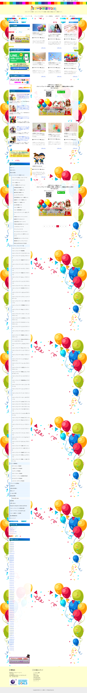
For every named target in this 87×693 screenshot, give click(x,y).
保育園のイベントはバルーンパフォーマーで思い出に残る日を (70, 135)
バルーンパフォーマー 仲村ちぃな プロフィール (20, 455)
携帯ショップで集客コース (19, 190)
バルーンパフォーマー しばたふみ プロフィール (20, 293)
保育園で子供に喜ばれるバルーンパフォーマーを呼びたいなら (38, 135)
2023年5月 (11, 580)
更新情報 (12, 500)
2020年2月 (11, 612)
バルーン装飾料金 (13, 463)
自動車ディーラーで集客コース (20, 199)
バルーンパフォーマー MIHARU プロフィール (20, 289)
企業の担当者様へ (13, 488)
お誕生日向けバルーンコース (20, 221)
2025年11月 (11, 551)
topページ (12, 167)
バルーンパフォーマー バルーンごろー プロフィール (20, 385)
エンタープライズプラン (19, 194)
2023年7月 (11, 578)
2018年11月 (11, 637)
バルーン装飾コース (18, 207)
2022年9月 (11, 592)
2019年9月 (11, 621)
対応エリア (12, 490)
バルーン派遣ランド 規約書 (15, 513)
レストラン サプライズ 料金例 (18, 480)
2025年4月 (11, 562)
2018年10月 (11, 639)
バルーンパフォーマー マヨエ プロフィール (20, 404)
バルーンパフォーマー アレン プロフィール (20, 285)
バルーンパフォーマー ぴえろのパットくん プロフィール (20, 323)
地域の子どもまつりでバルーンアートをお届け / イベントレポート (23, 118)
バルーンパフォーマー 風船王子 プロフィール (20, 260)
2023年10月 (11, 576)
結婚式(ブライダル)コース (19, 219)
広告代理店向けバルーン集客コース (21, 197)
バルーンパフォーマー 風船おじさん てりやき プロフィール (20, 372)
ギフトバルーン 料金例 (16, 465)
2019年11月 (11, 617)
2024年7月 (11, 569)
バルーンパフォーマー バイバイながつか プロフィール (20, 438)
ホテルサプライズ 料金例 (17, 478)
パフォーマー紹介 (13, 531)
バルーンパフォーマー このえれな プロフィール (20, 344)
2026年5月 (11, 544)
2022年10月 (11, 591)
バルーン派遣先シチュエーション (18, 185)
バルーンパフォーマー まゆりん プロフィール (20, 331)
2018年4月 (11, 649)
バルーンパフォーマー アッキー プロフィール (20, 393)
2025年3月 (11, 564)
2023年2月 (11, 583)
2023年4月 (11, 582)
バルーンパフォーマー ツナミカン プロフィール (20, 433)
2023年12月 (11, 573)
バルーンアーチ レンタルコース (18, 180)
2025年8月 (11, 557)
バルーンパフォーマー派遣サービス (17, 175)
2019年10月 (11, 619)
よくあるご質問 (13, 493)
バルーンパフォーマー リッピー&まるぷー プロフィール (20, 359)
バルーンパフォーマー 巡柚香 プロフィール (20, 452)
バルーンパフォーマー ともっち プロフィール (20, 389)
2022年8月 (11, 594)
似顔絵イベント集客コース (19, 202)
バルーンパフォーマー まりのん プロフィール (20, 256)
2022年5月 (11, 599)
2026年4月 (11, 546)
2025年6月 (11, 560)
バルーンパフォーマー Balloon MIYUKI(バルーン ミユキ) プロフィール (21, 340)
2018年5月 (11, 648)
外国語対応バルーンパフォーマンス (21, 238)
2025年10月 (11, 553)
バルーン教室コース (16, 182)
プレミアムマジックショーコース (20, 231)
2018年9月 (11, 641)
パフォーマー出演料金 (14, 483)
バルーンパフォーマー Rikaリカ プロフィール (20, 421)
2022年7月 (11, 596)
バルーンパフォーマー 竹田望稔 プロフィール (20, 306)
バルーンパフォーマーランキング (18, 248)
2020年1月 (11, 614)
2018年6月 (11, 646)
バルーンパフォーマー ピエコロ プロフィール (20, 327)
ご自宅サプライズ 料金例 (17, 468)
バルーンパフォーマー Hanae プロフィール (20, 417)
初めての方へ (12, 170)
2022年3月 (11, 601)
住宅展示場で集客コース (19, 187)
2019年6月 (11, 626)
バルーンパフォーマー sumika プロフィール (21, 401)
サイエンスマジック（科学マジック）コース (21, 234)
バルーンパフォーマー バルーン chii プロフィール (20, 398)
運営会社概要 (12, 495)
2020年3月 (11, 610)
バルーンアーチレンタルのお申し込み (17, 510)
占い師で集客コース (18, 204)
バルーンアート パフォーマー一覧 (17, 245)
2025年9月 (11, 555)
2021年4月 (11, 605)
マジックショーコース (18, 229)
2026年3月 (11, 548)
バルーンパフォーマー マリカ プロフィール (20, 253)
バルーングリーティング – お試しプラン (21, 213)
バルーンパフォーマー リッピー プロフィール (20, 351)
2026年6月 (11, 542)
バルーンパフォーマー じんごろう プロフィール (20, 282)
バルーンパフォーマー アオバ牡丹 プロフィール (20, 409)
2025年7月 (11, 558)
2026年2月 (11, 549)
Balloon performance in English (20, 243)
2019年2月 (11, 633)
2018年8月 (11, 642)
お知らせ (43, 37)
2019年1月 (11, 635)
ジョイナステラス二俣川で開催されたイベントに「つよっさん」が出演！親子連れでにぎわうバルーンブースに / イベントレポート (23, 97)
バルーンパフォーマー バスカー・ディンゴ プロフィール (20, 314)
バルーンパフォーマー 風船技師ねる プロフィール (20, 381)
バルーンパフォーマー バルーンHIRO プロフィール (21, 301)
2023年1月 (11, 585)
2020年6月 (11, 608)
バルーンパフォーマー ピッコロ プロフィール (20, 376)
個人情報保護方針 (13, 515)
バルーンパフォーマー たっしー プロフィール (20, 425)
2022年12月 (11, 587)
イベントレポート (13, 533)
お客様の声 (12, 485)
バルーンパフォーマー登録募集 (18, 250)
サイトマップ (12, 518)
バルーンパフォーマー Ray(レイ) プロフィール (20, 310)
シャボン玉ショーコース (19, 226)
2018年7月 (11, 644)
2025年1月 (11, 567)
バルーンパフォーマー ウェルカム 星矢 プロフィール (21, 414)
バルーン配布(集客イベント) (19, 209)
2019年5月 (11, 628)
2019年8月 (11, 623)
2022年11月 (11, 589)
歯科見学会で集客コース (19, 192)
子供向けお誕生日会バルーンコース (21, 224)
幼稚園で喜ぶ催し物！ (37, 166)
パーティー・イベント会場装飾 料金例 (19, 475)
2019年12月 (11, 616)
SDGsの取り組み (15, 498)
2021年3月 (11, 607)
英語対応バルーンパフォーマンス (20, 240)
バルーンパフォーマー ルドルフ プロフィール (20, 429)
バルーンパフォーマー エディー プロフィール (20, 265)
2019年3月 (11, 632)
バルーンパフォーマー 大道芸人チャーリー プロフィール (20, 368)
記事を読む (43, 47)
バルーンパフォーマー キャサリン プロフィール (20, 269)
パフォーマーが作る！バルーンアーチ (19, 177)
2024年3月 (11, 571)
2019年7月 (11, 624)
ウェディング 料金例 (16, 470)
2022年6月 (11, 598)
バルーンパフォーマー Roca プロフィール (20, 347)
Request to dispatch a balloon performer (18, 505)
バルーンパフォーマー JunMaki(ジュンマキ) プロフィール (21, 318)
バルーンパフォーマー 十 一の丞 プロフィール (21, 449)
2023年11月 (11, 574)
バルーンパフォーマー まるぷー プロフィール (20, 355)
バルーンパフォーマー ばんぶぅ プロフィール (20, 277)
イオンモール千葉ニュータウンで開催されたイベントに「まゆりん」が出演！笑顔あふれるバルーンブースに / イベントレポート (23, 108)
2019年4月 (11, 630)
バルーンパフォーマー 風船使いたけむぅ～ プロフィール (20, 335)
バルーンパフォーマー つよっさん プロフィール (20, 364)
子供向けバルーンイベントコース (20, 216)
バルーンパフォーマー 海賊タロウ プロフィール (20, 273)
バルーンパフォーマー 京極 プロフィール (20, 445)
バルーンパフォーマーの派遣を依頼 (17, 508)
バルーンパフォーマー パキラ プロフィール (20, 406)
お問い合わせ (12, 503)
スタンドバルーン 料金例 (17, 473)
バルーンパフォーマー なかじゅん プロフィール (20, 442)
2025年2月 (11, 566)
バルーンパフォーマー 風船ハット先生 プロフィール (20, 460)
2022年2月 (11, 603)
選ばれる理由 (12, 172)
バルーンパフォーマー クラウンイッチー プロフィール (20, 297)
